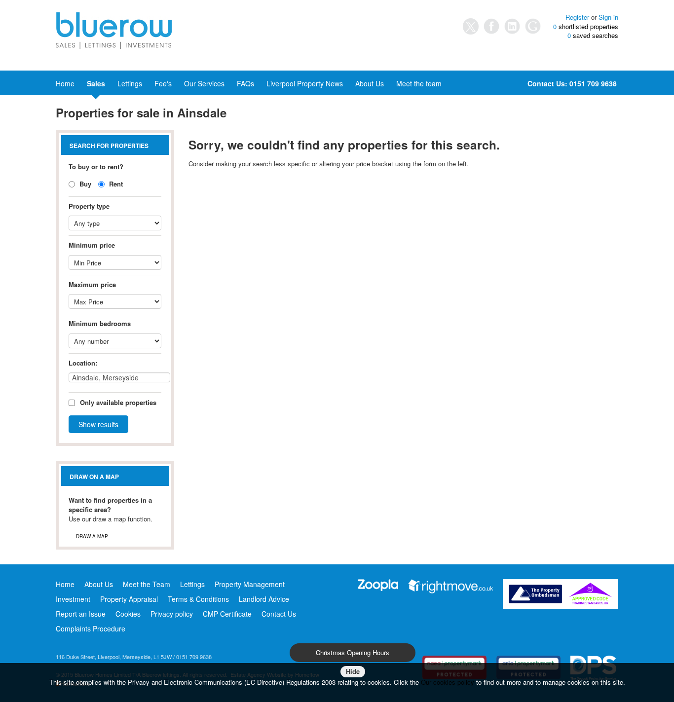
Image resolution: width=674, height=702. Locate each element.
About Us (369, 83)
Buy (84, 183)
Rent (115, 183)
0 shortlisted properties (585, 26)
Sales (96, 83)
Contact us (124, 100)
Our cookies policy (448, 682)
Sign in (608, 17)
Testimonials (75, 100)
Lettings (129, 83)
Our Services (204, 83)
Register (577, 17)
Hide (353, 671)
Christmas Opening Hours (352, 652)
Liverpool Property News (304, 83)
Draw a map (92, 536)
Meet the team (419, 83)
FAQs (245, 83)
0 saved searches (592, 35)
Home (65, 83)
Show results (98, 424)
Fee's (163, 83)
